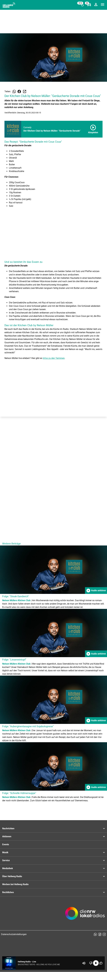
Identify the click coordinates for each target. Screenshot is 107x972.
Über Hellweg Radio (12, 876)
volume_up (84, 963)
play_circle (96, 963)
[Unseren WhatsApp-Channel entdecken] (95, 934)
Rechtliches (8, 892)
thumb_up (101, 963)
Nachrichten (8, 828)
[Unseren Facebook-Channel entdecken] (99, 934)
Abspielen (93, 128)
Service (6, 860)
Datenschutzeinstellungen (14, 934)
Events (5, 844)
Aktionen (6, 836)
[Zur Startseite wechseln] (9, 5)
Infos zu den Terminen (54, 358)
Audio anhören (96, 590)
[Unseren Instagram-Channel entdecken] (104, 934)
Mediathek (7, 868)
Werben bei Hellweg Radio (15, 884)
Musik (5, 852)
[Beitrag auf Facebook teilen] (19, 91)
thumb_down (91, 963)
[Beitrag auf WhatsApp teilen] (14, 91)
